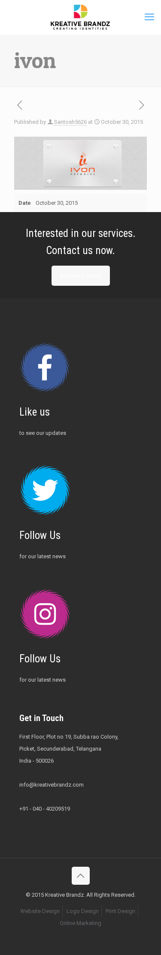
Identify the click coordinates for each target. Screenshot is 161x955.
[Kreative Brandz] (80, 17)
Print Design (120, 911)
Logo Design (83, 911)
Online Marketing (80, 923)
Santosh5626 (70, 122)
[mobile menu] (149, 17)
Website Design (40, 911)
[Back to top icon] (81, 876)
